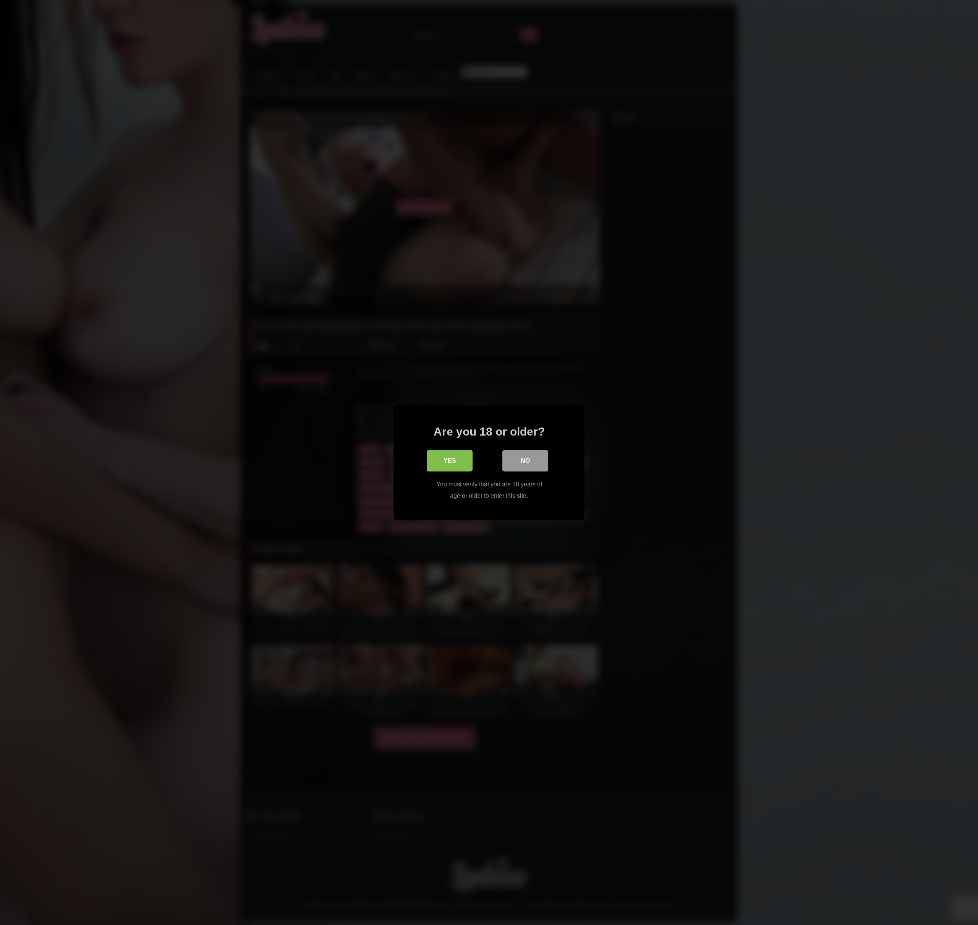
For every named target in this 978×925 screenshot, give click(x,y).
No (525, 460)
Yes (450, 460)
